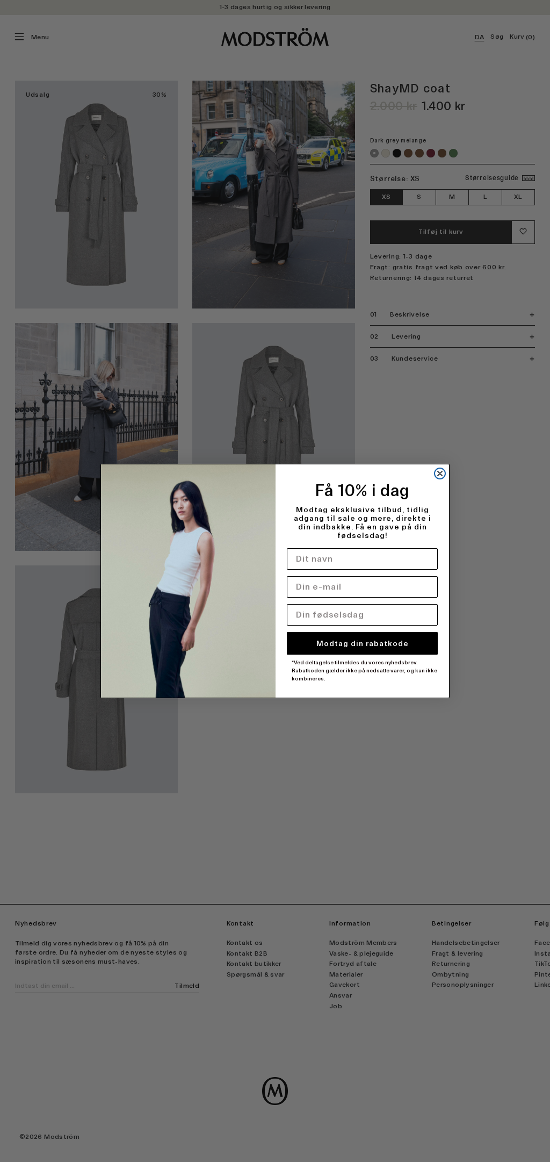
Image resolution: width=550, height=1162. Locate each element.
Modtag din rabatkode (362, 643)
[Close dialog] (440, 473)
